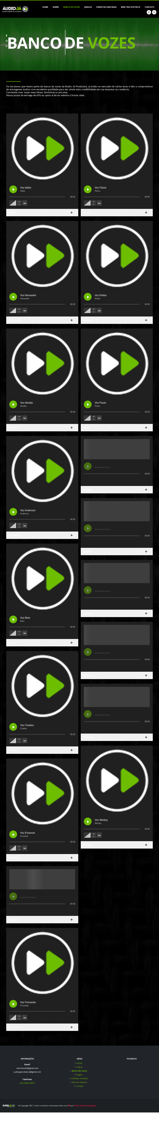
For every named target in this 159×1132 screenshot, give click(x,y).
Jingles (88, 7)
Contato (149, 7)
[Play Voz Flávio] (88, 189)
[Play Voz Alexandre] (13, 297)
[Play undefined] (13, 896)
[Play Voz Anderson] (13, 512)
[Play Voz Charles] (13, 727)
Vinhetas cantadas (106, 7)
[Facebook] (149, 12)
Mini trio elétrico (130, 7)
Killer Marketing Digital (85, 1105)
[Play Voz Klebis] (88, 297)
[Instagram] (154, 12)
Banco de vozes (71, 7)
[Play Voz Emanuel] (13, 834)
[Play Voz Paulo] (88, 404)
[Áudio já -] (15, 9)
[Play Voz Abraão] (13, 404)
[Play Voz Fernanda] (13, 1004)
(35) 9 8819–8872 (27, 1083)
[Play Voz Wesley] (88, 821)
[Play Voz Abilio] (13, 189)
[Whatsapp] (6, 44)
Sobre (56, 7)
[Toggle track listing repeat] (24, 203)
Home (45, 7)
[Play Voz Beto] (13, 619)
